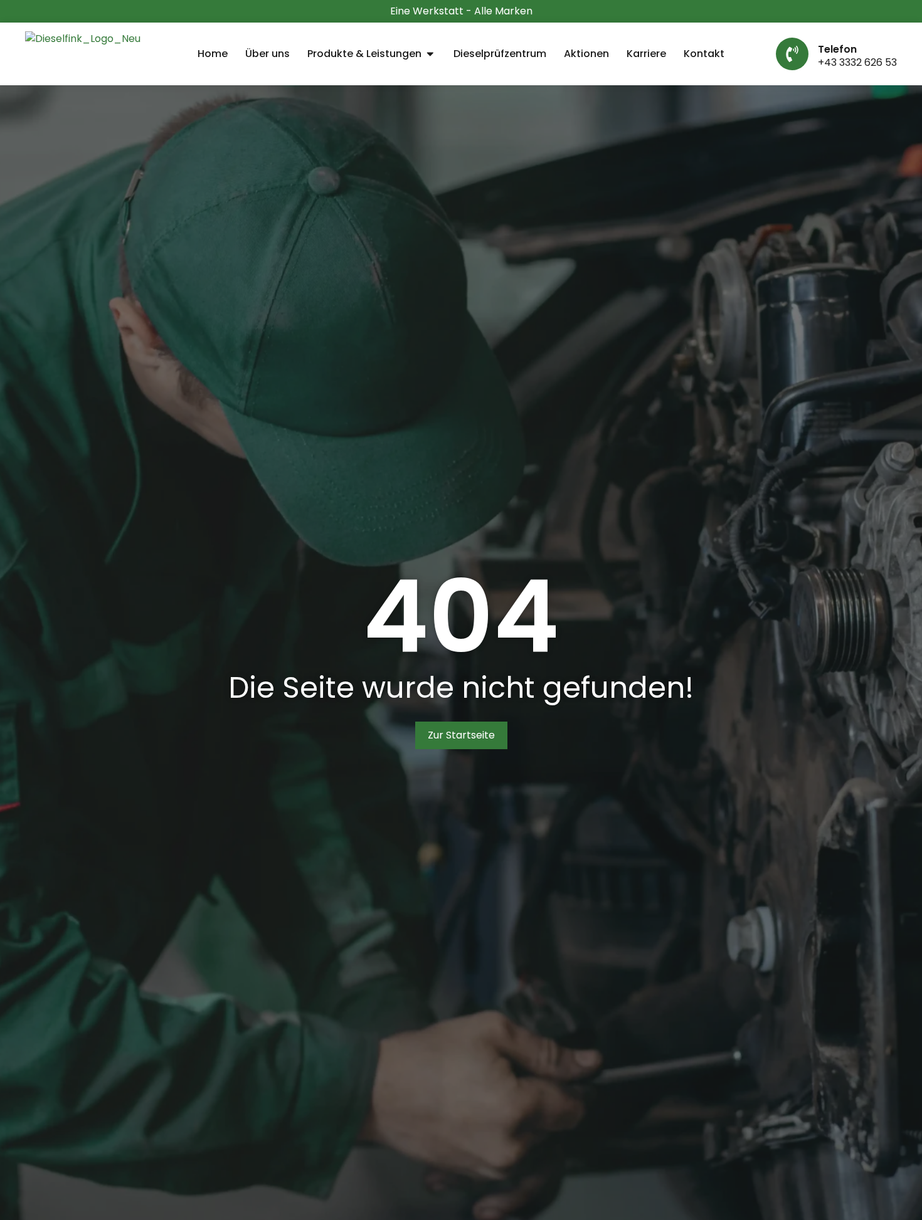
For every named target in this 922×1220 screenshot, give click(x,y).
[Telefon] (792, 54)
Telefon (837, 49)
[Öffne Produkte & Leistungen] (430, 54)
